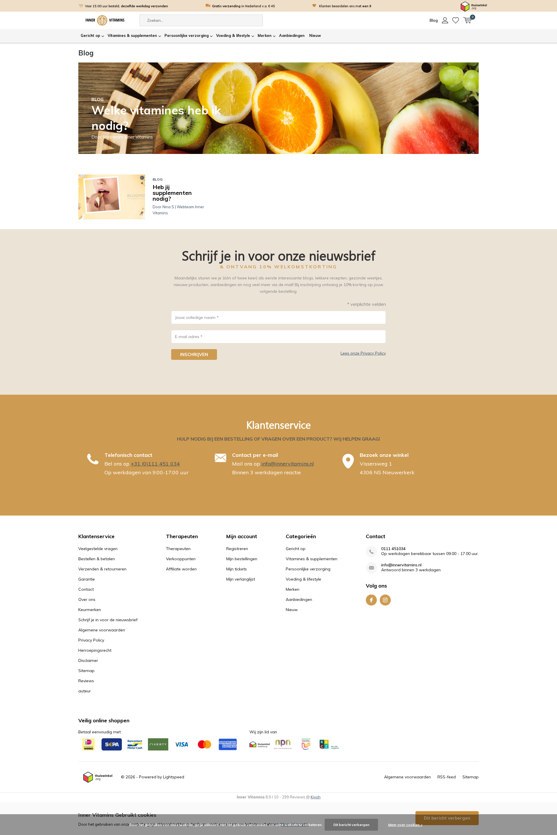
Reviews (86, 680)
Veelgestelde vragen (97, 548)
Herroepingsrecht (94, 650)
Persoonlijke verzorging (186, 35)
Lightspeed (173, 777)
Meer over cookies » (405, 825)
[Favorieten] (455, 20)
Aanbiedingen (292, 35)
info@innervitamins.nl (287, 463)
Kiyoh (316, 797)
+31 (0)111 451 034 (155, 463)
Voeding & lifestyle (233, 35)
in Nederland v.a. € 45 (243, 6)
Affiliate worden (181, 569)
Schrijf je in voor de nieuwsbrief (108, 619)
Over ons (86, 599)
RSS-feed (446, 777)
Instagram (385, 600)
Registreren (237, 548)
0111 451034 (393, 548)
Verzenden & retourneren (102, 569)
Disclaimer (88, 660)
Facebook (371, 600)
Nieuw (315, 35)
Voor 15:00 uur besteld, (126, 6)
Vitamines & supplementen (132, 35)
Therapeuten (178, 548)
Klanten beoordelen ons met (345, 6)
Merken (265, 35)
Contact (86, 589)
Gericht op (90, 35)
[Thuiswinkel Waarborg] (474, 6)
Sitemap (86, 670)
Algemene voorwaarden (101, 630)
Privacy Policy (91, 640)
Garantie (86, 579)
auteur (84, 691)
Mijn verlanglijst (240, 579)
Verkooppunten (181, 558)
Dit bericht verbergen (351, 825)
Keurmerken (89, 609)
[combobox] (201, 20)
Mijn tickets (236, 569)
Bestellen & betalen (96, 558)
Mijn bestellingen (241, 558)
